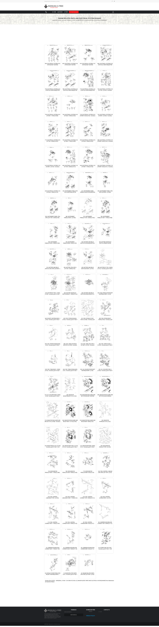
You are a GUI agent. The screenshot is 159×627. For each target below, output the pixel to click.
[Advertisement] (79, 34)
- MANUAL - (91, 611)
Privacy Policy (90, 615)
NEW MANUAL (73, 614)
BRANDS (60, 11)
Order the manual (74, 11)
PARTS (66, 11)
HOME (55, 11)
